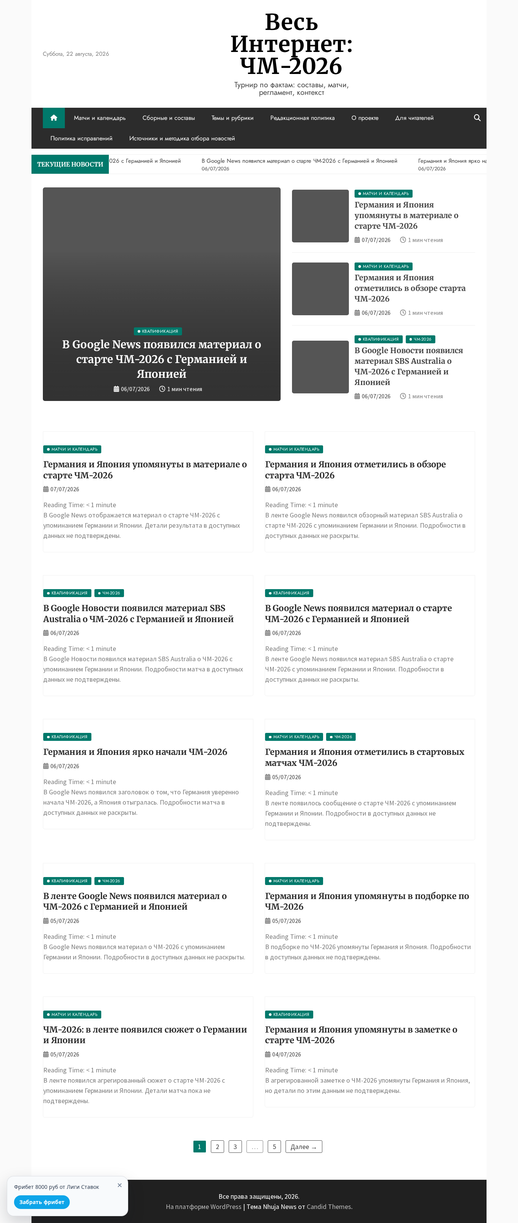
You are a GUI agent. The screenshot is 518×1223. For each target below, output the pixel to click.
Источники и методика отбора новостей (182, 138)
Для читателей (414, 117)
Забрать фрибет (41, 1202)
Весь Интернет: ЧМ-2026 (291, 44)
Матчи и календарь (100, 117)
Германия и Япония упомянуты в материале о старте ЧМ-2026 (406, 215)
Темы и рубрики (233, 117)
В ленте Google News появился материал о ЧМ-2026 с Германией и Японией (135, 901)
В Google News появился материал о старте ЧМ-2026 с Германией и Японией (161, 359)
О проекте (365, 117)
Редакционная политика (302, 117)
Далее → (303, 1146)
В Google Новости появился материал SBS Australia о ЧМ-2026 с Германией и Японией (138, 613)
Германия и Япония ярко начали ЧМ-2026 (135, 752)
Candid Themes (329, 1206)
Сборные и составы (169, 117)
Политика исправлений (81, 138)
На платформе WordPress (204, 1206)
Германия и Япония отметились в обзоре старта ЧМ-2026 (410, 288)
